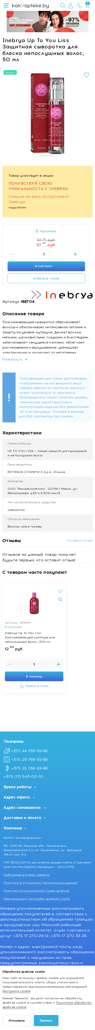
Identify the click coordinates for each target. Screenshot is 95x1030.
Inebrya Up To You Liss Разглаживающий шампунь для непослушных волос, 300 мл (30, 637)
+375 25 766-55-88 (29, 768)
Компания (13, 828)
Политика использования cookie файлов (36, 891)
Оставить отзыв (80, 540)
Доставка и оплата (22, 818)
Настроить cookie (16, 991)
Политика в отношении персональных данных (41, 883)
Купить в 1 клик (46, 278)
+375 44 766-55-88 (29, 751)
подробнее (17, 207)
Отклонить (17, 1020)
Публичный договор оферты (27, 875)
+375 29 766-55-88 (29, 759)
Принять (46, 1020)
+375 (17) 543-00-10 (23, 776)
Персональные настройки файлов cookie (37, 898)
